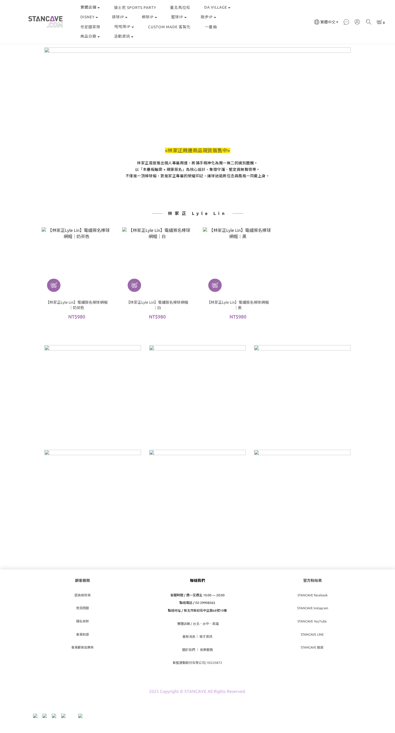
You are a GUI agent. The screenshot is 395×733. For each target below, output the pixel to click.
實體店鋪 (88, 7)
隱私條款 (82, 621)
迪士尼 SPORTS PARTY (135, 7)
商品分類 (88, 36)
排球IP (118, 17)
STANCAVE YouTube (312, 621)
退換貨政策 (82, 595)
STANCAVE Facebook (312, 595)
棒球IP (148, 17)
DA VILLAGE (215, 7)
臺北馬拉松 (180, 7)
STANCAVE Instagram (312, 608)
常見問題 (82, 608)
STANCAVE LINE (313, 634)
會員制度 (82, 634)
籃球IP (177, 17)
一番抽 (211, 27)
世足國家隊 (90, 27)
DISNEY (87, 17)
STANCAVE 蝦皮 (312, 647)
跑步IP (207, 17)
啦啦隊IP (122, 26)
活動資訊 (122, 36)
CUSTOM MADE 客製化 (169, 27)
